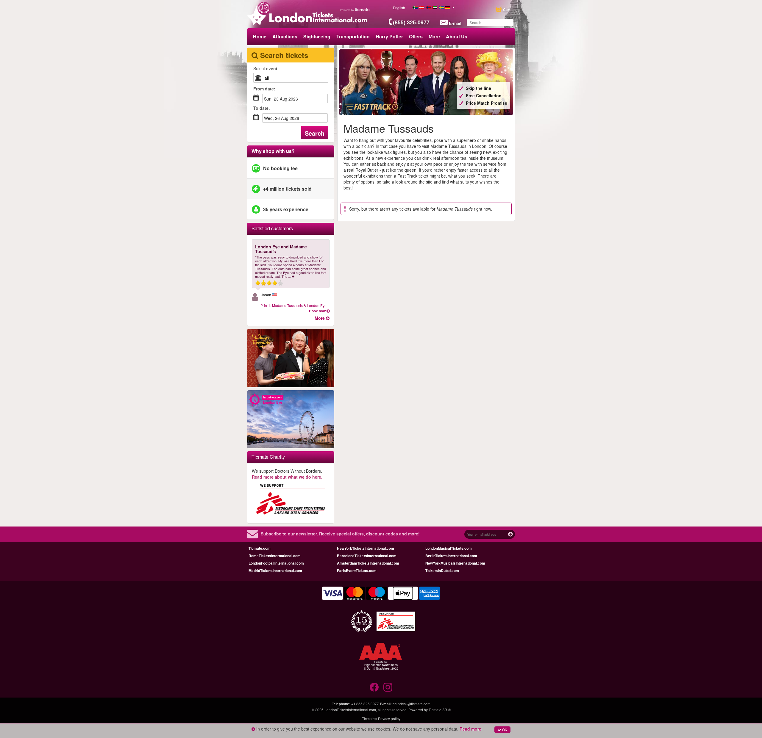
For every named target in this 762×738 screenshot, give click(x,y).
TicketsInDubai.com (442, 570)
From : (264, 89)
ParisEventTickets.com (357, 570)
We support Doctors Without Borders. (287, 474)
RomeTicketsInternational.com (275, 555)
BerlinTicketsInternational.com (451, 555)
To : (261, 108)
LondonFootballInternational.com (276, 563)
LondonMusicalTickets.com (448, 548)
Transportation (353, 36)
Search (314, 133)
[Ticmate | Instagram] (387, 687)
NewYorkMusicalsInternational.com (455, 563)
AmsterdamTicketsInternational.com (368, 563)
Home (259, 36)
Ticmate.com (260, 548)
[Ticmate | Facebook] (374, 687)
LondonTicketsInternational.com (350, 709)
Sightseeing (316, 36)
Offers (416, 36)
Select (265, 68)
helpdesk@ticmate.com (411, 703)
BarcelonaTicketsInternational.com (366, 555)
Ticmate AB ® (440, 709)
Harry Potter (389, 36)
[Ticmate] (355, 9)
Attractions (284, 36)
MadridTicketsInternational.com (275, 570)
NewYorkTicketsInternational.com (365, 548)
